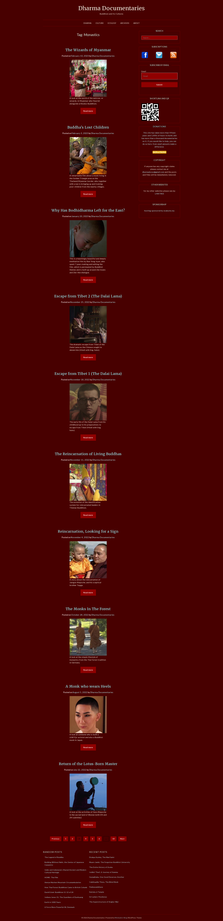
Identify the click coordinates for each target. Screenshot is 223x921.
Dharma (87, 23)
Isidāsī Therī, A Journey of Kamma (103, 872)
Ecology (112, 23)
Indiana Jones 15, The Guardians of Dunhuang (64, 897)
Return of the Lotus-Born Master (88, 764)
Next (122, 839)
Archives (124, 23)
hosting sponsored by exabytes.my (159, 211)
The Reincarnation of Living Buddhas (88, 454)
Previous (55, 839)
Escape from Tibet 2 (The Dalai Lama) (88, 296)
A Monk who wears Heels (88, 686)
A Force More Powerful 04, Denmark (60, 907)
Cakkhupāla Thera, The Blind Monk (103, 882)
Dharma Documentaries (111, 8)
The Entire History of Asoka (101, 867)
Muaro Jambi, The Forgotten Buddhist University (109, 862)
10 (113, 839)
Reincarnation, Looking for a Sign (88, 531)
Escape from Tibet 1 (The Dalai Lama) (88, 373)
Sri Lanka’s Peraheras (98, 897)
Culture (100, 23)
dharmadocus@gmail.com (153, 172)
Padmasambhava (96, 887)
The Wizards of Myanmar (88, 50)
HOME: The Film (51, 877)
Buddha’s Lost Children (88, 127)
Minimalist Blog (121, 918)
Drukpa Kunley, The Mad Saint (101, 857)
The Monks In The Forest (88, 609)
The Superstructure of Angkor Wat (104, 902)
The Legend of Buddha (54, 857)
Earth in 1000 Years (53, 902)
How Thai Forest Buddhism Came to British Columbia (67, 887)
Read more (88, 111)
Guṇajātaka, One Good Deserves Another (106, 877)
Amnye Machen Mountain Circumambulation (63, 882)
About (136, 23)
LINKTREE (159, 194)
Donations (159, 126)
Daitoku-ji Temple (96, 892)
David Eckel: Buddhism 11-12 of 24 (59, 892)
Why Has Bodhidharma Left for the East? (88, 210)
